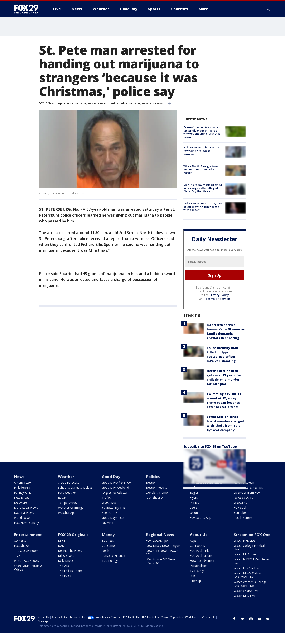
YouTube (240, 513)
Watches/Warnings (70, 508)
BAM (61, 546)
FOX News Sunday (26, 523)
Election (151, 482)
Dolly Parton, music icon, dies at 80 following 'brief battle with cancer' (202, 207)
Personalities (198, 566)
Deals (106, 551)
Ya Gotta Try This (113, 508)
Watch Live (109, 503)
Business (108, 541)
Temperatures (67, 503)
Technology (110, 561)
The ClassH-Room (26, 551)
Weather (66, 476)
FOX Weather (67, 493)
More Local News (26, 508)
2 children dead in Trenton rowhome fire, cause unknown (201, 151)
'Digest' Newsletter (114, 493)
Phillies (194, 503)
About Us (198, 534)
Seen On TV (110, 513)
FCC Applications (201, 556)
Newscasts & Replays (248, 487)
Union (194, 513)
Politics (153, 476)
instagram (251, 618)
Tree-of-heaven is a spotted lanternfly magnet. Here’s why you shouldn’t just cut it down (201, 132)
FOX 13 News (46, 103)
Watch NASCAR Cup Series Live (252, 561)
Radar (62, 498)
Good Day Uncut (113, 518)
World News (22, 518)
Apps (193, 541)
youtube (259, 618)
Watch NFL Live (244, 541)
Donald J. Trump (157, 493)
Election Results (156, 487)
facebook (234, 618)
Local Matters (243, 518)
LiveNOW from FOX (247, 493)
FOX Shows (21, 546)
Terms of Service (217, 299)
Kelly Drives (66, 561)
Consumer (109, 546)
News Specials (243, 498)
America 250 (22, 482)
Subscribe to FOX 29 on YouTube (210, 446)
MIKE (61, 541)
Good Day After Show (116, 482)
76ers (193, 508)
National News (24, 513)
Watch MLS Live (244, 596)
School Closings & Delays (75, 487)
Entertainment (28, 534)
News (19, 476)
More (203, 8)
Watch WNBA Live (246, 591)
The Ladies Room (70, 571)
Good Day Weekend (115, 487)
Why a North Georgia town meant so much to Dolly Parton (201, 169)
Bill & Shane (66, 556)
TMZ (17, 556)
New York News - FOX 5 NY (162, 552)
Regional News (160, 534)
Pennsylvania (23, 493)
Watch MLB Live (245, 554)
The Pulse (64, 576)
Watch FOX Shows (26, 561)
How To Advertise (202, 561)
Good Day (111, 476)
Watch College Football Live (249, 547)
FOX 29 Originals (73, 534)
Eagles (194, 493)
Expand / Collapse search (268, 9)
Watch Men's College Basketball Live (248, 575)
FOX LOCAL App (157, 541)
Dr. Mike (107, 523)
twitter (242, 618)
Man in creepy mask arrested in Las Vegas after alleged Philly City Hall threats (202, 188)
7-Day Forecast (68, 482)
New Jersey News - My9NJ (163, 546)
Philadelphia (22, 487)
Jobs (193, 576)
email (267, 618)
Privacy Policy (219, 295)
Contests (20, 541)
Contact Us (197, 546)
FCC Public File (199, 551)
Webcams (240, 503)
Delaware (20, 503)
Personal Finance (113, 556)
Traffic (106, 498)
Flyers (194, 498)
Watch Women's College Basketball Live (250, 584)
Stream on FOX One (252, 534)
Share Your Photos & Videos (28, 567)
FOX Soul (240, 508)
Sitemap (195, 581)
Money (108, 534)
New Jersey (21, 498)
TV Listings (197, 571)
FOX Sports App (200, 518)
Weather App (67, 513)
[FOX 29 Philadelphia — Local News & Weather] (28, 9)
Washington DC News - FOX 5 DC (161, 561)
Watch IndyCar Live (247, 568)
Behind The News (70, 551)
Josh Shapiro (154, 498)
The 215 (63, 566)
